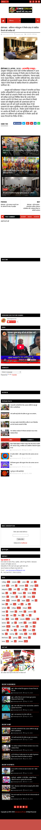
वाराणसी (4, 630)
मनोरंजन (34, 619)
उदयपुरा (32, 586)
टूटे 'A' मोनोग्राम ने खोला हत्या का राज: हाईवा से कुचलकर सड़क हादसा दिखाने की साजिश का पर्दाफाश (24, 755)
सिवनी (30, 634)
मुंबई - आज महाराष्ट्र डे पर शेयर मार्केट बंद (21, 714)
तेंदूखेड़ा (23, 600)
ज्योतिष (10, 440)
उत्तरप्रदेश (21, 586)
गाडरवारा (20, 593)
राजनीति (21, 623)
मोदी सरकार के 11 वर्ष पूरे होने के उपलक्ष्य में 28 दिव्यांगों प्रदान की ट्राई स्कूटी (20, 151)
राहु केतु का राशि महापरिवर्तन (17, 471)
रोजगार (13, 626)
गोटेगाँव (29, 593)
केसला (31, 589)
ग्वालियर (13, 597)
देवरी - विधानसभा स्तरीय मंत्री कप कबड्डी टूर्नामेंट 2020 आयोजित (25, 787)
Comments (30, 440)
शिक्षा (3, 634)
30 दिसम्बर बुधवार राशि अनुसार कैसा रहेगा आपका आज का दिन (24, 463)
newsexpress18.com (20, 812)
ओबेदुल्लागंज (4, 589)
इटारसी (4, 147)
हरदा (12, 641)
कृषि (23, 589)
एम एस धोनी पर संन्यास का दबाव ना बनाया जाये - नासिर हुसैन (24, 770)
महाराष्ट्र (4, 623)
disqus (30, 217)
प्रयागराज (30, 612)
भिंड (27, 615)
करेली (15, 589)
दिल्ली (3, 604)
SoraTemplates (14, 817)
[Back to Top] (26, 807)
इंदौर (32, 582)
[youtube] (30, 1)
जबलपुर (29, 597)
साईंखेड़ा (21, 634)
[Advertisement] (20, 383)
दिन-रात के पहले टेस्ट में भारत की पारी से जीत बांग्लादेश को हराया (25, 795)
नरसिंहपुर (4, 582)
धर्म (19, 604)
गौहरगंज (3, 597)
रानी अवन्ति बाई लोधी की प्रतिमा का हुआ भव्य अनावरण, (23, 413)
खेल (11, 593)
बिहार (19, 615)
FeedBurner (24, 543)
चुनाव (21, 597)
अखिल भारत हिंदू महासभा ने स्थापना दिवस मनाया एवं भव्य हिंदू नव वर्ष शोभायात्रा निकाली (20, 171)
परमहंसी (12, 612)
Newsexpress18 (30, 817)
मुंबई (12, 623)
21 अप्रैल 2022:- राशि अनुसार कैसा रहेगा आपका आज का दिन (24, 455)
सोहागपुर (25, 638)
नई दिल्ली (4, 608)
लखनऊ (22, 626)
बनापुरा (3, 615)
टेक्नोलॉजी (14, 600)
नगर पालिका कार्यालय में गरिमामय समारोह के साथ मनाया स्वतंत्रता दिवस (24, 747)
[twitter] (36, 1)
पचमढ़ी (3, 612)
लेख (31, 626)
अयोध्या (24, 582)
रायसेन (30, 623)
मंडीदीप (12, 619)
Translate (14, 375)
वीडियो (20, 630)
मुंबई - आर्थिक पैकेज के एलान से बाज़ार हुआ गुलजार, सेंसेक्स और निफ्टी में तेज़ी (23, 698)
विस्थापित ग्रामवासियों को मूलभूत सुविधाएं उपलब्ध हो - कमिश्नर (18, 193)
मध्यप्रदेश (29, 34)
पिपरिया (21, 612)
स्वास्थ (3, 641)
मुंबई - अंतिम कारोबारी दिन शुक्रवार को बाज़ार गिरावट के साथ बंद (24, 689)
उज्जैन (12, 586)
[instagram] (39, 1)
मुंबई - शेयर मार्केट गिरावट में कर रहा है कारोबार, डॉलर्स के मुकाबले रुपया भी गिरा (25, 707)
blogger (23, 217)
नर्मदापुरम (25, 608)
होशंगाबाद (34, 34)
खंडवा (3, 593)
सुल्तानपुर (15, 638)
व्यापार (29, 630)
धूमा (26, 604)
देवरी (11, 604)
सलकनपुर (12, 634)
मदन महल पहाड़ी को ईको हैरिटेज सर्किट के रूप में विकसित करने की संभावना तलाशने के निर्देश (24, 423)
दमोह (33, 600)
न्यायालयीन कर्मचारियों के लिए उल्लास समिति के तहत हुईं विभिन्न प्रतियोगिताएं (24, 730)
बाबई (11, 615)
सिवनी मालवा (5, 638)
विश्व (12, 630)
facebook (36, 217)
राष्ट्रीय (3, 626)
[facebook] (33, 1)
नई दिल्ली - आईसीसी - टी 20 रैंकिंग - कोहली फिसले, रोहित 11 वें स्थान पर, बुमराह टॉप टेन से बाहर (23, 778)
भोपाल (3, 619)
